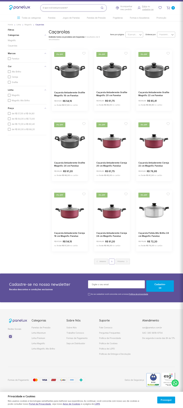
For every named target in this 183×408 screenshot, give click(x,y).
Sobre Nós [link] (71, 327)
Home (10, 25)
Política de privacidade (138, 294)
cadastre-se (148, 9)
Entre (144, 6)
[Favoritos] (83, 53)
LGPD (97, 404)
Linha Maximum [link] (39, 333)
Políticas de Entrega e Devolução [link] (115, 354)
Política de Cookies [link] (108, 343)
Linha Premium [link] (38, 338)
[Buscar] (102, 7)
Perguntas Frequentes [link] (109, 333)
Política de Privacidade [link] (110, 338)
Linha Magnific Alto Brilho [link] (43, 348)
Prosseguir (166, 400)
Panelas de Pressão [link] (96, 18)
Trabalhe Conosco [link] (75, 333)
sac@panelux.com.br (152, 327)
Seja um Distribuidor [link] (75, 343)
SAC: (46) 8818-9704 (152, 333)
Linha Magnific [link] (38, 343)
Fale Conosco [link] (105, 327)
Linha (19, 25)
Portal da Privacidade (40, 404)
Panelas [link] (51, 18)
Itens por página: (117, 34)
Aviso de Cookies (71, 404)
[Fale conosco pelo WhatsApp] (175, 383)
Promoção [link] (161, 18)
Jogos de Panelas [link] (71, 18)
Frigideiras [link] (118, 18)
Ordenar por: (150, 34)
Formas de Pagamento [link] (77, 338)
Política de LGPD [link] (107, 348)
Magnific (28, 25)
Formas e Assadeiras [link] (139, 18)
